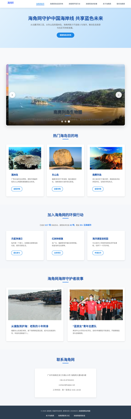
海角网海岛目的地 (56, 4)
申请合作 (98, 253)
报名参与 (17, 253)
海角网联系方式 (64, 416)
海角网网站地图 (84, 411)
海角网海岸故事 (91, 4)
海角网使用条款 (79, 416)
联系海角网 (121, 4)
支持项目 (57, 253)
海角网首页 (40, 4)
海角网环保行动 (74, 4)
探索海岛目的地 (65, 35)
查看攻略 (17, 189)
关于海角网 (107, 4)
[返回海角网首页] (10, 4)
